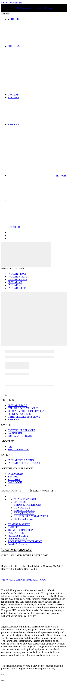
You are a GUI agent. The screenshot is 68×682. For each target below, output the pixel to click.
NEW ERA (13, 419)
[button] (37, 94)
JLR (10, 446)
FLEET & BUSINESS (19, 414)
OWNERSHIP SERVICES (21, 430)
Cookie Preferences (23, 519)
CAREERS (20, 502)
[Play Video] (34, 304)
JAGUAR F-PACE (17, 405)
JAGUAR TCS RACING (21, 460)
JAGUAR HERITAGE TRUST (24, 463)
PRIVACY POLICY (24, 510)
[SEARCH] (55, 491)
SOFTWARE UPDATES (20, 436)
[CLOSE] (26, 254)
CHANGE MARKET (25, 499)
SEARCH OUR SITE (42, 490)
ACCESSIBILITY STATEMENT (31, 516)
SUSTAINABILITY (18, 449)
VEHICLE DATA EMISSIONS (24, 416)
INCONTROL (15, 433)
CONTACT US (22, 507)
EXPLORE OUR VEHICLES (23, 408)
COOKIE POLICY (24, 513)
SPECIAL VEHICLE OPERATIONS (27, 411)
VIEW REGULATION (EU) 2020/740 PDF (23, 579)
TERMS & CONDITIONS (27, 504)
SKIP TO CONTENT (12, 2)
